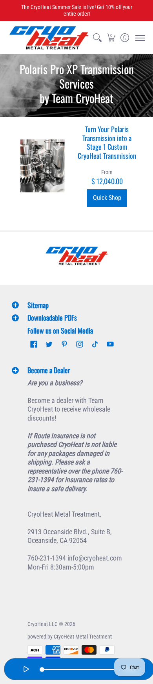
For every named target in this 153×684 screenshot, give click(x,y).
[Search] (97, 38)
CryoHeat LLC (42, 624)
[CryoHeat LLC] (49, 38)
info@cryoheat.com (94, 558)
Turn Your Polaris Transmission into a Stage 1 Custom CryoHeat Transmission (107, 142)
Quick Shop (107, 197)
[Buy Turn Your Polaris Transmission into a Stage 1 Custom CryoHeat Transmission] (42, 165)
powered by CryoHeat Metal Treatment (69, 636)
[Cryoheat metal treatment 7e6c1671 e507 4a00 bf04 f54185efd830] (76, 255)
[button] (111, 38)
